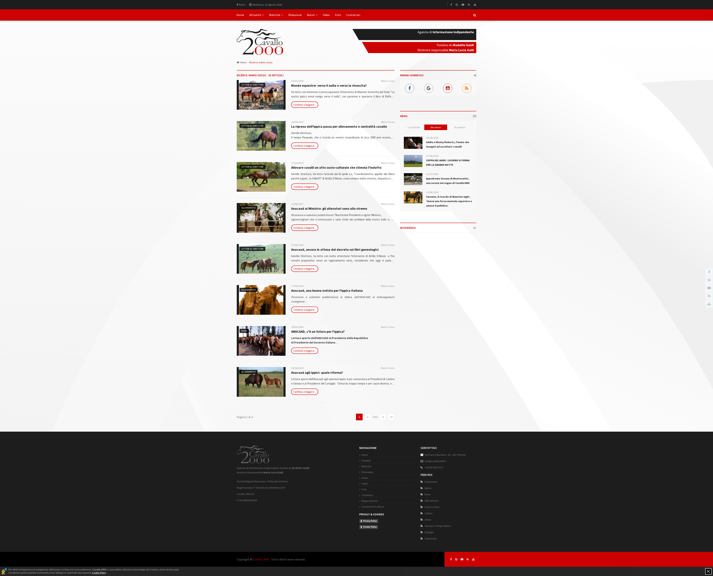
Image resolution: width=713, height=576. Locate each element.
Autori (311, 15)
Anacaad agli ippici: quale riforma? (317, 372)
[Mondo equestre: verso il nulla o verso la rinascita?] (261, 95)
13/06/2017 (297, 204)
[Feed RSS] (469, 4)
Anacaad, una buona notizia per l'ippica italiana (327, 290)
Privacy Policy (370, 521)
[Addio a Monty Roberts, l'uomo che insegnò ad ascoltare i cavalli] (413, 143)
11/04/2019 (297, 163)
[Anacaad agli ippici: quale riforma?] (261, 382)
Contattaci (353, 15)
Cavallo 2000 (261, 559)
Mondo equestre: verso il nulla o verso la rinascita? (329, 85)
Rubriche (274, 15)
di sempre (459, 127)
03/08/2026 (432, 137)
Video (326, 15)
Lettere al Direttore (252, 84)
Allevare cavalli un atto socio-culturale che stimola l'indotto (336, 167)
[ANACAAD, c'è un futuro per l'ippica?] (261, 341)
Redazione (295, 15)
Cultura (428, 513)
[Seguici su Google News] (456, 559)
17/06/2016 (297, 286)
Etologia (429, 532)
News (244, 330)
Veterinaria (431, 538)
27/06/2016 (297, 245)
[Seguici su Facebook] (451, 559)
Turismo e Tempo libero (438, 526)
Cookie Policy (370, 527)
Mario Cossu (388, 81)
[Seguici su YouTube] (462, 559)
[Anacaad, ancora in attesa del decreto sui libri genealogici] (261, 259)
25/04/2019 (297, 122)
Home (240, 15)
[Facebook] (451, 4)
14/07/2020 (297, 81)
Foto (338, 15)
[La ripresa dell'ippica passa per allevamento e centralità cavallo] (261, 136)
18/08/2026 (432, 192)
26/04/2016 (297, 368)
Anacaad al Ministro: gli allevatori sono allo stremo (329, 208)
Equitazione (431, 481)
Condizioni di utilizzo (373, 506)
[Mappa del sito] (475, 4)
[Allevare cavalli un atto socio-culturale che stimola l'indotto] (261, 177)
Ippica (428, 488)
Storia (428, 519)
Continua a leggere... (304, 104)
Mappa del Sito (370, 501)
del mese (435, 127)
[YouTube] (463, 4)
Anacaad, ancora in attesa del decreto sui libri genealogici (335, 249)
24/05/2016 (297, 327)
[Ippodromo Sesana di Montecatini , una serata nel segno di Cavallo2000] (413, 179)
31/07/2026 (432, 174)
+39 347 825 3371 (434, 467)
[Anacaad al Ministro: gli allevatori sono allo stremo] (261, 218)
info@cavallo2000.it (435, 461)
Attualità (255, 15)
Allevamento (248, 207)
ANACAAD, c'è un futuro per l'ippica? (318, 331)
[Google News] (457, 4)
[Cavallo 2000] (260, 37)
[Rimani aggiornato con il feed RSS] (468, 559)
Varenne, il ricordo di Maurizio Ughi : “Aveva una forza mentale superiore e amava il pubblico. (449, 201)
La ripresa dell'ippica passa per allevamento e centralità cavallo (339, 126)
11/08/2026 (432, 156)
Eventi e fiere (432, 507)
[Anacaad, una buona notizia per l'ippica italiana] (261, 300)
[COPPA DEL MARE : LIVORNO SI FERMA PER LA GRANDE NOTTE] (413, 161)
